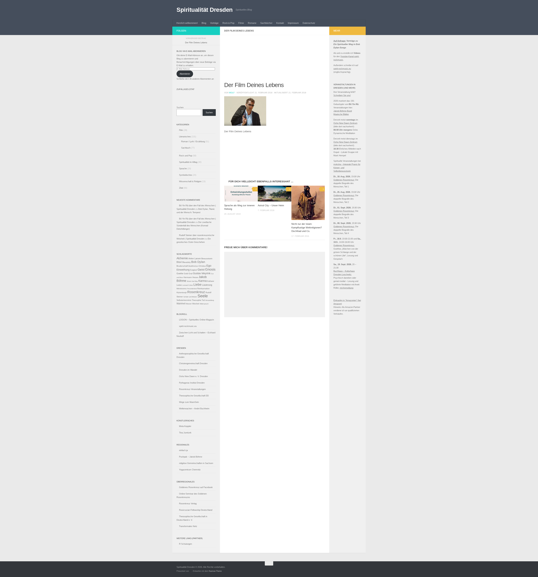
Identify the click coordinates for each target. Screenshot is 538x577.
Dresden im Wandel (188, 370)
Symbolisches (185, 175)
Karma (202, 280)
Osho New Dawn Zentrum (345, 123)
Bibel (179, 262)
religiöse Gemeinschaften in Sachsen (196, 463)
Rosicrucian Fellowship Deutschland (195, 510)
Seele (203, 296)
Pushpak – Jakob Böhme (190, 457)
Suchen (180, 107)
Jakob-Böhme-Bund (342, 111)
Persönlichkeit (192, 288)
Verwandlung (209, 300)
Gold (186, 274)
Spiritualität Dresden (205, 9)
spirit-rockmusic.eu (188, 326)
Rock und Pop (185, 155)
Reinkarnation (203, 289)
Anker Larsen (194, 258)
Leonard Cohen (187, 285)
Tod (203, 300)
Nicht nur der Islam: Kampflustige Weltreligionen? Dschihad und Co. (306, 227)
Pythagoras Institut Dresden (192, 383)
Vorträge (214, 23)
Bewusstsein (206, 258)
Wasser (189, 304)
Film (181, 130)
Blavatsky (186, 262)
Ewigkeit (193, 270)
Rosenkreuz (196, 292)
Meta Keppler (185, 426)
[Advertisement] (274, 60)
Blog (204, 23)
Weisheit (195, 304)
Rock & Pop (228, 23)
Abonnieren (185, 74)
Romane (252, 23)
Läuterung (207, 285)
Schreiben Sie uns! (342, 95)
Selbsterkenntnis (184, 300)
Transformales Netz (188, 526)
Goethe (180, 273)
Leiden (179, 285)
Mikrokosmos (182, 289)
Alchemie (182, 258)
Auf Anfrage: (339, 41)
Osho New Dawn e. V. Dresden (193, 376)
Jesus (189, 281)
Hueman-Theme (215, 571)
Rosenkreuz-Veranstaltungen (192, 389)
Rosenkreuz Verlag (188, 503)
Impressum (293, 23)
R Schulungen (185, 544)
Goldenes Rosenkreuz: (344, 180)
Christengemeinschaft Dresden (193, 363)
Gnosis (210, 269)
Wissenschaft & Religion (190, 181)
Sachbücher (266, 23)
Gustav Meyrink (201, 273)
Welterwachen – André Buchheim (194, 408)
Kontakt (280, 23)
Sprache (183, 168)
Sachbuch (185, 148)
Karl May (195, 281)
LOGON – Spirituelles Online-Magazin (196, 319)
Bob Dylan (198, 261)
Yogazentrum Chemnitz (190, 469)
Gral (190, 274)
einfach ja (183, 450)
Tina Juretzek (185, 432)
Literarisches (185, 136)
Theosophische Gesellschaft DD (194, 395)
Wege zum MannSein (189, 402)
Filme (241, 23)
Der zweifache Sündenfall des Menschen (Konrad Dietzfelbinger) (194, 225)
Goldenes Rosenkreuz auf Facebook (196, 487)
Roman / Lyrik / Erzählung (193, 141)
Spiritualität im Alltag (188, 162)
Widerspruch (204, 304)
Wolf (232, 92)
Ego (208, 265)
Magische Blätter (341, 114)
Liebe (197, 284)
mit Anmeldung (346, 288)
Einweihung (183, 269)
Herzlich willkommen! (187, 23)
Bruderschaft (182, 266)
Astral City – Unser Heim (271, 205)
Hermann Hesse (191, 277)
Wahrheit (181, 303)
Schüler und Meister (190, 297)
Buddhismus (193, 266)
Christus (202, 266)
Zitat (181, 188)
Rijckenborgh (182, 293)
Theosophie (196, 300)
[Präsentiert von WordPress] (190, 571)
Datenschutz (309, 23)
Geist (201, 269)
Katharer (210, 281)
